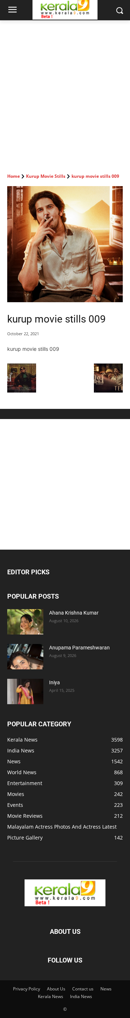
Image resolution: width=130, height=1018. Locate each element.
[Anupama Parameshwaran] (25, 656)
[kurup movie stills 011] (108, 390)
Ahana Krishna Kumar (74, 613)
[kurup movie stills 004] (21, 390)
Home (13, 176)
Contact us (83, 989)
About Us (56, 989)
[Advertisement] (65, 89)
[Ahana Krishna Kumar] (25, 622)
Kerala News (50, 996)
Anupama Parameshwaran (79, 647)
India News (81, 996)
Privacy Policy (26, 989)
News (106, 989)
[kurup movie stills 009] (65, 244)
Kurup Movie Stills (45, 176)
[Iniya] (25, 691)
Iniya (54, 682)
